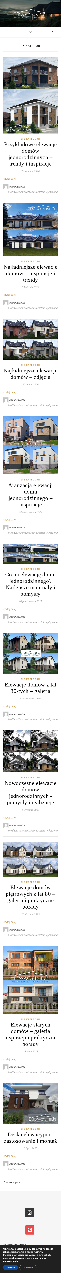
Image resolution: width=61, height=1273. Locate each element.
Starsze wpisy (11, 1182)
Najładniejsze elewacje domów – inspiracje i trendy (30, 273)
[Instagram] (29, 1212)
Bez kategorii (30, 138)
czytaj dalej (9, 178)
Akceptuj (11, 1267)
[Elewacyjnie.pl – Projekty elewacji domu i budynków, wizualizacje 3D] (30, 13)
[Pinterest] (29, 1230)
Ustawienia (28, 1267)
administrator (17, 186)
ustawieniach (10, 1261)
